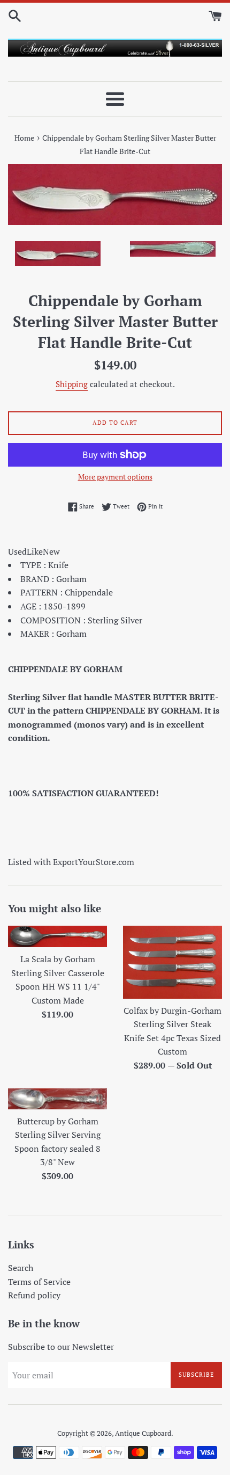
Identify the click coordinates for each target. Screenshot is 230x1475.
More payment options (115, 476)
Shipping (72, 384)
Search (20, 1268)
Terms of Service (39, 1282)
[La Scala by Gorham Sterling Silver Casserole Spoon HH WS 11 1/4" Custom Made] (57, 936)
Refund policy (34, 1295)
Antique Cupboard (143, 1433)
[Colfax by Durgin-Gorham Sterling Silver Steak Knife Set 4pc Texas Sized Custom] (172, 962)
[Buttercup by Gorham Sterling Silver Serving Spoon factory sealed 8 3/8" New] (57, 1098)
